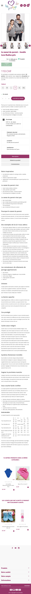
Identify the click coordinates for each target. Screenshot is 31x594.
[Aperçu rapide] (7, 494)
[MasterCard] (14, 589)
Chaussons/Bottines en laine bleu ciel (8, 527)
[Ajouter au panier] (14, 489)
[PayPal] (17, 589)
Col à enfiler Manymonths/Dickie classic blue (8, 485)
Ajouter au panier (18, 98)
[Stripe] (19, 589)
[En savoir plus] (9, 494)
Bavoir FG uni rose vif (22, 484)
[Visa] (11, 589)
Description (15, 156)
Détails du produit (15, 160)
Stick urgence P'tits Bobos (22, 526)
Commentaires (15, 164)
